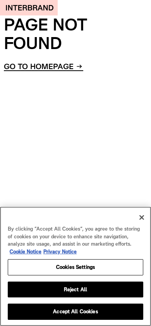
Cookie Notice (25, 252)
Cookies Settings (75, 267)
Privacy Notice (60, 252)
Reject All (75, 289)
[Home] (29, 7)
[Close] (141, 217)
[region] (75, 266)
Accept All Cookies (75, 311)
